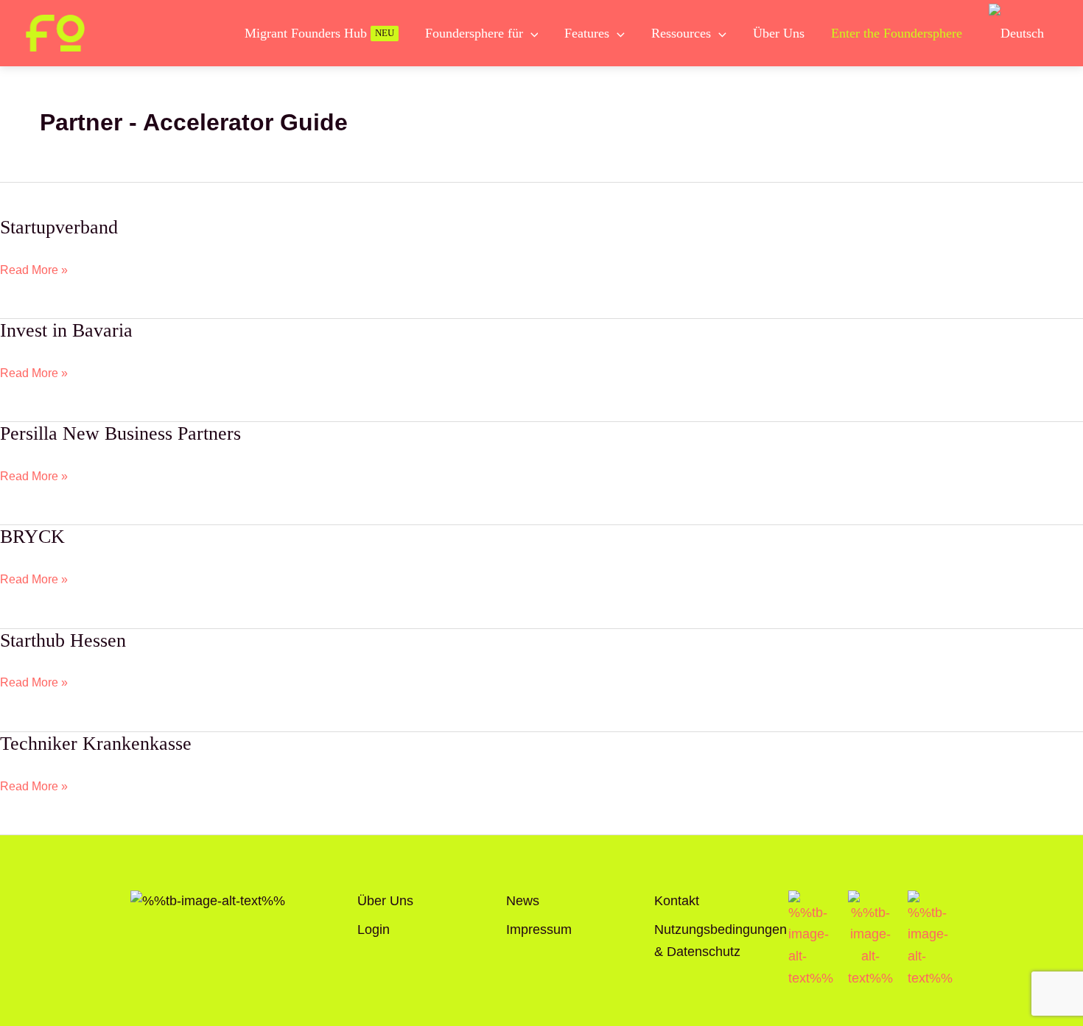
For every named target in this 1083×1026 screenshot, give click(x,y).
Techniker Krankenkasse (96, 743)
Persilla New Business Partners (120, 433)
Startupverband (59, 227)
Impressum (539, 929)
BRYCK (32, 536)
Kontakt (676, 900)
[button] (531, 33)
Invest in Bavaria (66, 330)
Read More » (34, 269)
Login (373, 929)
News (522, 900)
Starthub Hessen (63, 640)
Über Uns (385, 900)
